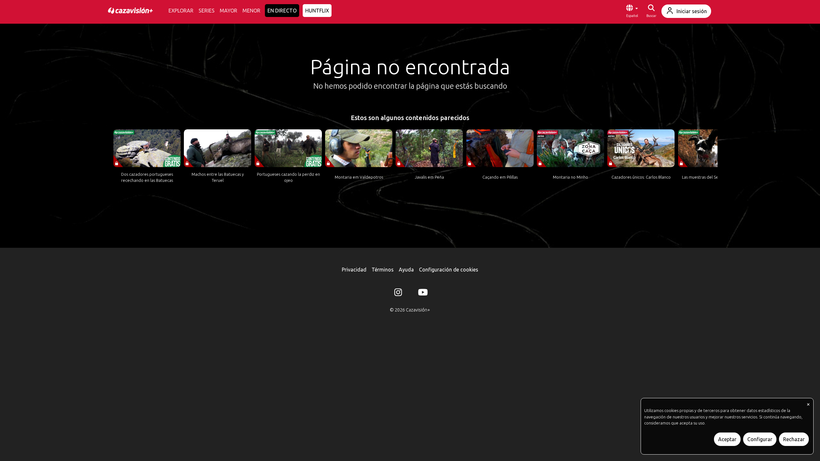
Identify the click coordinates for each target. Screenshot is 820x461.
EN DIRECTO (282, 10)
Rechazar (794, 439)
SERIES (207, 10)
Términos (383, 269)
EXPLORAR (180, 10)
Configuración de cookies (448, 269)
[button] (632, 11)
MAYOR (228, 10)
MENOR (251, 10)
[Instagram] (398, 293)
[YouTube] (422, 293)
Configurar (759, 439)
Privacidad (354, 269)
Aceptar (727, 439)
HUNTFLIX (317, 10)
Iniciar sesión (691, 11)
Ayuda (406, 269)
